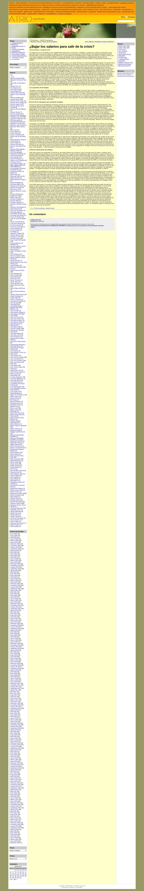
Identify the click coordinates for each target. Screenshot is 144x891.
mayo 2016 (13, 715)
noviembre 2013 (15, 764)
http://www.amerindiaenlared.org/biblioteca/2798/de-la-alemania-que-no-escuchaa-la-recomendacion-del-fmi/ (67, 225)
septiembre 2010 (15, 828)
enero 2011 (14, 821)
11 (23, 872)
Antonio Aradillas (15, 97)
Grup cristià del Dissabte (18, 240)
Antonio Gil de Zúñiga (17, 102)
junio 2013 (13, 773)
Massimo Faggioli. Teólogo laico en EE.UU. (17, 431)
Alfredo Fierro (14, 86)
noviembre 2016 (15, 705)
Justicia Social (49, 208)
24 (20, 876)
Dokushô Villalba (15, 182)
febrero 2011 (14, 819)
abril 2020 (13, 637)
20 (10, 876)
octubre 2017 (14, 686)
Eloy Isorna (13, 189)
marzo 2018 (14, 678)
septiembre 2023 (15, 569)
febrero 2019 (14, 660)
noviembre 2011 (15, 804)
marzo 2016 (14, 718)
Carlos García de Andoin (18, 136)
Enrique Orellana (15, 194)
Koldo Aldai (13, 375)
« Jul (10, 879)
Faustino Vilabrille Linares (18, 204)
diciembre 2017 (15, 683)
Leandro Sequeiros (16, 377)
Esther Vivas (14, 197)
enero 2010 (14, 841)
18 (23, 874)
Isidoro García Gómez (17, 270)
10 (20, 872)
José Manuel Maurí (16, 320)
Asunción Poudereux (16, 118)
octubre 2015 (14, 726)
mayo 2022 (13, 595)
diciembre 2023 (15, 564)
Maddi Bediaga (15, 393)
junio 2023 (13, 574)
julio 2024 (13, 552)
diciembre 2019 (15, 643)
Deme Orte (13, 174)
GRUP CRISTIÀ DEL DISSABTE (124, 55)
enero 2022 (14, 602)
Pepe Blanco (14, 480)
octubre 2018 (14, 666)
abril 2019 (13, 657)
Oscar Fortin (14, 462)
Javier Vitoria (14, 282)
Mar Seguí (13, 400)
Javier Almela (14, 277)
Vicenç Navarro (15, 519)
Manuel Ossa (14, 398)
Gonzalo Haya (14, 238)
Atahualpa (79, 887)
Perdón (123, 76)
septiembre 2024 (15, 549)
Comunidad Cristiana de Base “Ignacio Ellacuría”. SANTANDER (18, 165)
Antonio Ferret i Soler (17, 101)
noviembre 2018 (15, 665)
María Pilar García (16, 413)
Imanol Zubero (15, 265)
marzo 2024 (14, 559)
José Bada (13, 304)
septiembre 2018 (15, 668)
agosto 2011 (14, 809)
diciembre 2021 (15, 603)
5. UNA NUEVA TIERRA (17, 54)
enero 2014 (14, 761)
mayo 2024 (13, 555)
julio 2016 (13, 711)
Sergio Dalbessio (15, 511)
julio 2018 (13, 671)
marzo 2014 (14, 758)
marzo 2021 (14, 618)
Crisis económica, (39, 208)
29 (15, 877)
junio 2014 (13, 753)
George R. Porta (15, 236)
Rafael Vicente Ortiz (16, 490)
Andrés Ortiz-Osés (16, 93)
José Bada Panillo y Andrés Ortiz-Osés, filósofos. (16, 307)
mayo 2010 (13, 834)
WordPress (72, 887)
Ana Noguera (14, 88)
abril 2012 (13, 796)
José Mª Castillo (15, 328)
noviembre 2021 (15, 605)
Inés (11, 268)
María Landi (14, 408)
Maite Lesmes (14, 396)
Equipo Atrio (14, 195)
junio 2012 (13, 793)
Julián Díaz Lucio (15, 370)
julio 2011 (13, 811)
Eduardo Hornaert (16, 187)
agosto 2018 (14, 670)
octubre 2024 (14, 547)
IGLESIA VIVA (122, 57)
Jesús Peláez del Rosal (17, 288)
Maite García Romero (17, 395)
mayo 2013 (13, 774)
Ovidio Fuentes (15, 465)
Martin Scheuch (15, 428)
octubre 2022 (14, 587)
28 (13, 877)
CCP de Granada (15, 155)
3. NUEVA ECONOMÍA (17, 49)
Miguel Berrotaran (16, 442)
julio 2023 (13, 572)
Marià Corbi (14, 406)
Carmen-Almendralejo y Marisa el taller (17, 149)
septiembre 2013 (15, 768)
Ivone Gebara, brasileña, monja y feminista (99, 41)
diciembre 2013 (15, 763)
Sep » (15, 879)
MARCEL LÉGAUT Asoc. (126, 62)
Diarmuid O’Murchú (16, 176)
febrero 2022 (14, 600)
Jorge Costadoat (15, 296)
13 (10, 874)
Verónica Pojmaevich (16, 518)
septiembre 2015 (15, 728)
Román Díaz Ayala (16, 501)
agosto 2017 (14, 690)
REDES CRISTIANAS (124, 64)
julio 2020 (13, 632)
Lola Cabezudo (15, 382)
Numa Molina (14, 454)
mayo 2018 (13, 675)
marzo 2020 (14, 638)
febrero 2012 (14, 799)
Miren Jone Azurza (16, 446)
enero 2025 (14, 542)
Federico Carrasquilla (17, 207)
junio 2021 (13, 613)
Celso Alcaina (14, 157)
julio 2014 (13, 751)
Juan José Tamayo (16, 360)
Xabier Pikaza (14, 524)
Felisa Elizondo (15, 209)
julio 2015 (13, 731)
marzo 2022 (14, 598)
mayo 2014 (13, 754)
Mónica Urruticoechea (17, 447)
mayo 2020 (13, 635)
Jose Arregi (13, 303)
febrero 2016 (14, 720)
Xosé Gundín (14, 526)
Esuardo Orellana (15, 199)
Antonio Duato (14, 99)
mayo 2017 (13, 695)
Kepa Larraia (14, 373)
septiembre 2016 (15, 708)
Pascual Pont (14, 472)
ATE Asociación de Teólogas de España (16, 121)
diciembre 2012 (15, 783)
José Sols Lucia (15, 335)
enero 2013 (14, 781)
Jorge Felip (13, 298)
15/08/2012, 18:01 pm (37, 221)
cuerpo (124, 74)
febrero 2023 (14, 580)
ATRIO (71, 886)
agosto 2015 (14, 730)
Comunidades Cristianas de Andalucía (18, 169)
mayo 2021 (13, 615)
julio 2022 (13, 592)
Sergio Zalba (14, 515)
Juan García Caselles (17, 357)
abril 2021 (13, 617)
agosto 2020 (14, 630)
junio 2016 (13, 713)
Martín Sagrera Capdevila (18, 425)
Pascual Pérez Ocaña (17, 470)
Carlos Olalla (14, 142)
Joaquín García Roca (17, 294)
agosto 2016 (14, 710)
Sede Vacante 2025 (129, 76)
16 (18, 874)
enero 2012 (14, 801)
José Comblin (14, 310)
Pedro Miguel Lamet (16, 474)
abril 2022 (13, 597)
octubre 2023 (14, 567)
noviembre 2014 (15, 744)
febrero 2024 (14, 560)
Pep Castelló (14, 477)
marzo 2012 (14, 798)
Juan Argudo (14, 351)
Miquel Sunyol (14, 444)
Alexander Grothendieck (17, 83)
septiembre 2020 (15, 628)
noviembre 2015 (15, 725)
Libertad (119, 76)
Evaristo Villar (14, 200)
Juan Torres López (16, 367)
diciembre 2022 (15, 583)
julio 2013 (13, 771)
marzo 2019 (14, 658)
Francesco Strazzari (16, 223)
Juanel (12, 368)
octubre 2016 (14, 706)
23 (18, 876)
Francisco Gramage (16, 226)
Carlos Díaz (14, 133)
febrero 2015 (14, 740)
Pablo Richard (14, 467)
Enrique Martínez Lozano (18, 191)
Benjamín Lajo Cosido (17, 125)
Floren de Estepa (15, 217)
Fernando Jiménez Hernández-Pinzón (16, 212)
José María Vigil (15, 327)
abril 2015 (13, 736)
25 (23, 876)
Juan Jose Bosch (15, 359)
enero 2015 (14, 741)
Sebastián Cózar (15, 510)
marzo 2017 (14, 698)
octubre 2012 (14, 786)
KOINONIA (121, 61)
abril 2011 (13, 816)
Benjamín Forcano (16, 123)
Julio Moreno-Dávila (16, 372)
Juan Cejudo (14, 355)
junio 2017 (13, 693)
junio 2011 (13, 813)
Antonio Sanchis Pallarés (18, 109)
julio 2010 (13, 831)
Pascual (12, 469)
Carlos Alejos (14, 131)
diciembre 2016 (15, 703)
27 (10, 877)
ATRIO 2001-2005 (124, 46)
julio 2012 (13, 791)
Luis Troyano (14, 391)
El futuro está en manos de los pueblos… (44, 41)
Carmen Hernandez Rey (18, 146)
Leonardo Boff (14, 380)
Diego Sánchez (15, 178)
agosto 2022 (14, 590)
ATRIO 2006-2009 (124, 48)
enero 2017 (14, 701)
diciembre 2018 (15, 663)
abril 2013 (13, 776)
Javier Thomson (15, 280)
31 (20, 877)
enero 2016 (14, 721)
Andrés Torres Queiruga (17, 94)
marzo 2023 (14, 578)
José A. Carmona (15, 299)
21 (13, 876)
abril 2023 (13, 577)
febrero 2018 (14, 680)
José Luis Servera (16, 319)
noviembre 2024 (15, 545)
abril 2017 (13, 696)
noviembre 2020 (15, 625)
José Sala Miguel (15, 333)
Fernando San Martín (17, 215)
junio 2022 (13, 593)
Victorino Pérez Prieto (17, 523)
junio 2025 (13, 534)
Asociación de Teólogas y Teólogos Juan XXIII (18, 116)
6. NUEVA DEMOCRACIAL (18, 56)
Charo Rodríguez (15, 158)
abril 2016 (13, 716)
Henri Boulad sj (15, 254)
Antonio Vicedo (15, 112)
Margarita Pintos (15, 405)
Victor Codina (14, 521)
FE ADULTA (122, 53)
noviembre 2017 (15, 685)
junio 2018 (13, 673)
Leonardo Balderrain (16, 378)
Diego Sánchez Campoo (18, 179)
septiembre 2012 (15, 788)
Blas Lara (13, 130)
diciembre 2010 (15, 823)
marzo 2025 (14, 539)
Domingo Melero (15, 184)
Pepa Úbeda (14, 479)
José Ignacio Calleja (16, 312)
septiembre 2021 (15, 608)
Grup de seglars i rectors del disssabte (18, 247)
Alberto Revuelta (15, 78)
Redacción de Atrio (16, 493)
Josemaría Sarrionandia (17, 341)
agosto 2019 (14, 650)
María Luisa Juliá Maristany (15, 410)
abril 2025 (13, 537)
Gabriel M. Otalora (16, 233)
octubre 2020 (14, 627)
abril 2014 (13, 756)
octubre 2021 (14, 607)
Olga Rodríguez (15, 460)
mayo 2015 (13, 735)
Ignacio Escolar (15, 260)
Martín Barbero (15, 424)
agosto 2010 (14, 829)
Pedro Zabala (14, 475)
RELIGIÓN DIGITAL (124, 66)
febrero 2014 (14, 759)
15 (15, 874)
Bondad (123, 73)
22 (15, 876)
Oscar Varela (14, 464)
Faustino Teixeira (15, 202)
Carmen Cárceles (15, 144)
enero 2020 (14, 642)
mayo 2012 (13, 794)
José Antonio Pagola (16, 301)
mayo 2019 (13, 655)
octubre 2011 (14, 806)
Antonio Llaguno (15, 104)
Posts (123, 17)
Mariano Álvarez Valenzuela (15, 421)
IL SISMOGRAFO (123, 59)
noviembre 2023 (15, 565)
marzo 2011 (14, 818)
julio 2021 (13, 612)
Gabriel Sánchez (15, 235)
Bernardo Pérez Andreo (17, 126)
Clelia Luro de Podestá (17, 160)
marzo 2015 (14, 738)
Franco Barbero (15, 228)
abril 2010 (13, 836)
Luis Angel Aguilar (15, 386)
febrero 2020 (14, 640)
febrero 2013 (14, 779)
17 (20, 874)
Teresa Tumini (14, 516)
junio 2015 (13, 733)
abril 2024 (13, 557)
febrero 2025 (14, 540)
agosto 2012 (14, 789)
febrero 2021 (14, 620)
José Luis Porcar (15, 317)
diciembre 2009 (15, 842)
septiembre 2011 (15, 808)
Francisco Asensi (15, 225)
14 (13, 874)
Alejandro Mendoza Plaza (18, 80)
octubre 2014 (14, 746)
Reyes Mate (14, 496)
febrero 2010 (14, 839)
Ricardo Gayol (14, 498)
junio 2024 (13, 554)
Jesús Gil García (15, 283)
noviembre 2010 (15, 824)
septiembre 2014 (15, 748)
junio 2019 (13, 653)
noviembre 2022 (15, 585)
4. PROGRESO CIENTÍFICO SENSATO (17, 51)
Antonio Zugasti (15, 114)
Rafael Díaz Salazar (16, 488)
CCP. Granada (122, 51)
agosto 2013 (14, 769)
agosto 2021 (14, 610)
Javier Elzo (13, 278)
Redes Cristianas (15, 495)
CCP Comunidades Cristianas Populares (16, 153)
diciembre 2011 (15, 803)
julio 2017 (13, 691)
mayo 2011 (13, 814)
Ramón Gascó (14, 491)
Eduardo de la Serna (16, 186)
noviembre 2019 (15, 645)
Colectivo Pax (14, 162)
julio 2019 (13, 652)
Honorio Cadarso (15, 256)
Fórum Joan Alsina (16, 221)
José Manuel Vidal (16, 322)
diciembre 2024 (15, 544)
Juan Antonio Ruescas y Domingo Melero (17, 345)
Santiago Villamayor (16, 508)
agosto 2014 (14, 749)
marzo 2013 (14, 778)
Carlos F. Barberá (15, 135)
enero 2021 (14, 622)
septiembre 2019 (15, 648)
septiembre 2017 (15, 688)
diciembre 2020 (15, 623)
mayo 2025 (13, 535)
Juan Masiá (14, 365)
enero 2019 (14, 661)
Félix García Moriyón (16, 210)
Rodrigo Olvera (15, 500)
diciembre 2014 (15, 743)
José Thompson (15, 336)
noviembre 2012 (15, 784)
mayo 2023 (13, 575)
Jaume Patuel (14, 275)
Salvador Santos (15, 503)
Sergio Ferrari (14, 513)
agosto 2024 (14, 550)
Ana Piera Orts (15, 89)
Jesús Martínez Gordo (17, 285)
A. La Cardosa (14, 59)
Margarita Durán (15, 403)
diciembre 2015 (15, 723)
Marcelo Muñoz (15, 401)
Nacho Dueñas (15, 452)
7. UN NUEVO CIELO (17, 57)
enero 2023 (14, 582)
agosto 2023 (14, 570)
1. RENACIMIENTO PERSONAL (16, 44)
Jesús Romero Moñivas (17, 291)
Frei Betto (13, 231)
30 (18, 877)
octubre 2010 (14, 826)
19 (25, 874)
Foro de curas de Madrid (18, 218)
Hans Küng (13, 249)
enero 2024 (14, 562)
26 (25, 876)
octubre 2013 (14, 766)
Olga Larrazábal (15, 459)
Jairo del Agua (14, 273)
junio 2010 (13, 832)
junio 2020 (13, 633)
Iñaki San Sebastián (16, 267)
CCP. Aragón (122, 49)
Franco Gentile (15, 230)
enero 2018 (14, 681)
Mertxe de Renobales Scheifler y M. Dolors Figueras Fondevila (17, 439)
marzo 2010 (14, 837)
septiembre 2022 (15, 588)
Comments (131, 17)
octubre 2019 (14, 647)
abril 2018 (13, 676)
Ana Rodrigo (14, 91)
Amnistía (119, 73)
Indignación (129, 74)
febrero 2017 (14, 700)
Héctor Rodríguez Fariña (18, 251)
